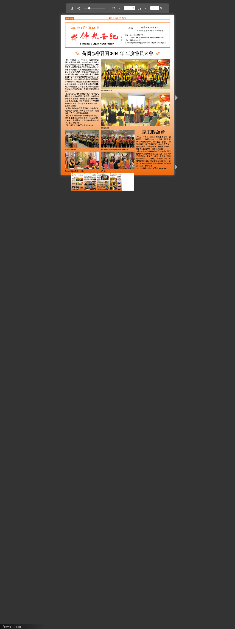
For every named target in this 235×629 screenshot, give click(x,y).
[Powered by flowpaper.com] (12, 625)
